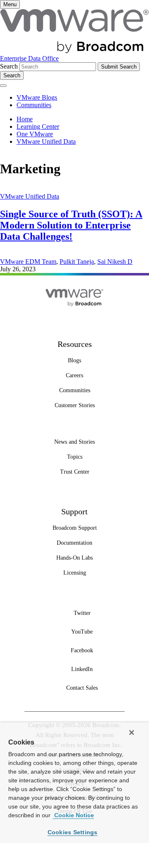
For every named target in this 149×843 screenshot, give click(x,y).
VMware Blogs (37, 97)
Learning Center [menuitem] (38, 126)
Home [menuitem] (25, 119)
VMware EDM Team (28, 261)
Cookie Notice (73, 815)
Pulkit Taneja (77, 261)
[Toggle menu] (3, 85)
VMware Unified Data (29, 196)
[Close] (131, 732)
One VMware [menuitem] (35, 134)
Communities (34, 104)
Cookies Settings (73, 832)
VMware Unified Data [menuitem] (46, 141)
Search (9, 66)
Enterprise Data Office (29, 58)
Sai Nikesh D (114, 261)
